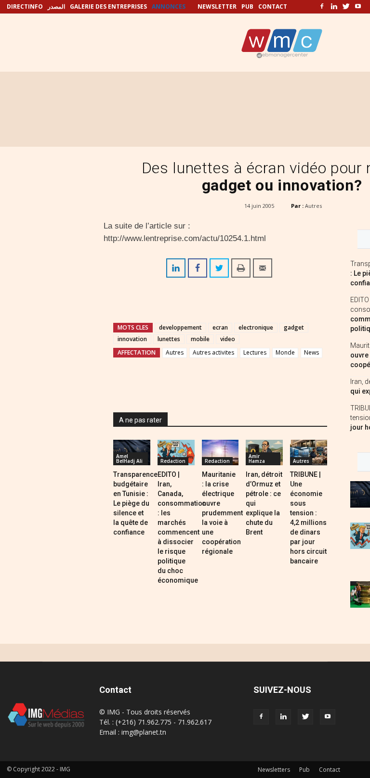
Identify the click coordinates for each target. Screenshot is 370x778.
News (311, 352)
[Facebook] (322, 6)
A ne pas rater (140, 420)
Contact (329, 769)
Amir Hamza (257, 458)
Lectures (254, 352)
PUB (247, 6)
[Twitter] (346, 6)
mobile (200, 339)
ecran (220, 327)
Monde (285, 352)
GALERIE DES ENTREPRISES (108, 6)
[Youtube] (358, 6)
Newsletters (274, 769)
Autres (313, 205)
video (227, 339)
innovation (132, 339)
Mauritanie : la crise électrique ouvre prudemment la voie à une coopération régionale (222, 513)
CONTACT (272, 6)
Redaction (172, 461)
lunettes (169, 339)
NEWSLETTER (217, 6)
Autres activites (213, 352)
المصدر (56, 6)
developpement (180, 327)
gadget (294, 327)
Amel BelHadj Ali (129, 458)
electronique (255, 327)
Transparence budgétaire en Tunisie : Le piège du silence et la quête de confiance (135, 503)
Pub (304, 769)
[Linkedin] (334, 6)
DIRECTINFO (25, 6)
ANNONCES (168, 6)
